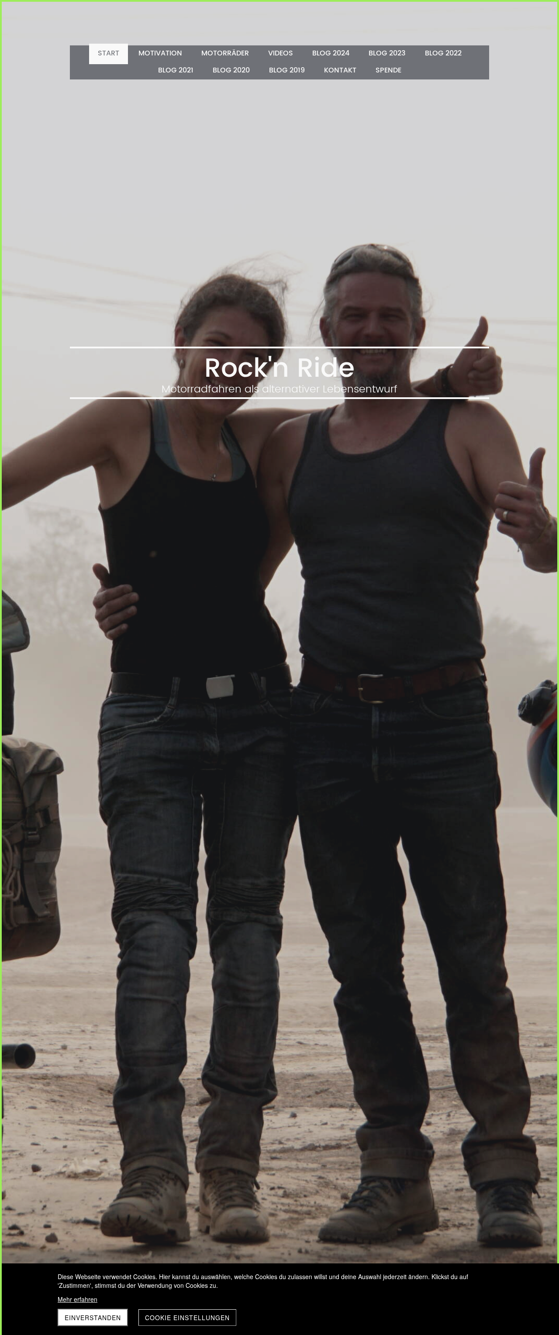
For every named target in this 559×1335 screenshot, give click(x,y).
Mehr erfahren (77, 1299)
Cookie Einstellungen (187, 1317)
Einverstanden (93, 1317)
